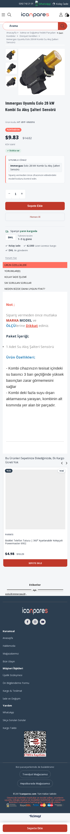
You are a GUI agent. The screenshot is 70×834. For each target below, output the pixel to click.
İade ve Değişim (11, 698)
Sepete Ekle (35, 828)
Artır (21, 194)
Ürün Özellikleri (15, 265)
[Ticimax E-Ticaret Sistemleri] (35, 816)
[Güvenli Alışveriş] (35, 805)
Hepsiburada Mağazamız (35, 783)
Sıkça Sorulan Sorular (14, 720)
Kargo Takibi (9, 728)
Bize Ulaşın (9, 661)
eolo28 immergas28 (15, 593)
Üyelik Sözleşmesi (12, 675)
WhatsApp (45, 3)
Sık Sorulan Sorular (17, 282)
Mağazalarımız (11, 653)
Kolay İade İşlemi (15, 277)
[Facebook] (27, 622)
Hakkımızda (9, 645)
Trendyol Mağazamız (35, 774)
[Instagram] (35, 622)
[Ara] (62, 26)
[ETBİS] (35, 744)
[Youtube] (43, 622)
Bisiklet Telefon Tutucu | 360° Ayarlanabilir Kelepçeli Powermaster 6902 (33, 542)
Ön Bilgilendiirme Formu (16, 683)
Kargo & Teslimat (12, 690)
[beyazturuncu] (35, 610)
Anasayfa (8, 638)
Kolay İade (62, 3)
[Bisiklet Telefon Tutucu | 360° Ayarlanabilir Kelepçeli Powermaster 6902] (35, 499)
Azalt (9, 194)
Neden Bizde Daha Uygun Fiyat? (24, 288)
